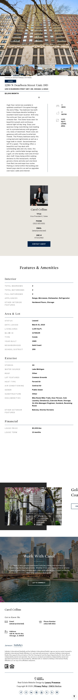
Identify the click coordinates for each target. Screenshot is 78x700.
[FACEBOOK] (21, 692)
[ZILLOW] (41, 692)
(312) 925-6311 (39, 223)
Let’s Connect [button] (39, 582)
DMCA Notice (55, 686)
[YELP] (52, 692)
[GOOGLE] (36, 692)
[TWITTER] (47, 692)
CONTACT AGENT (39, 244)
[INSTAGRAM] (26, 692)
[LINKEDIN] (31, 692)
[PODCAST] (57, 692)
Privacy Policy (40, 686)
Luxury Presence (52, 683)
